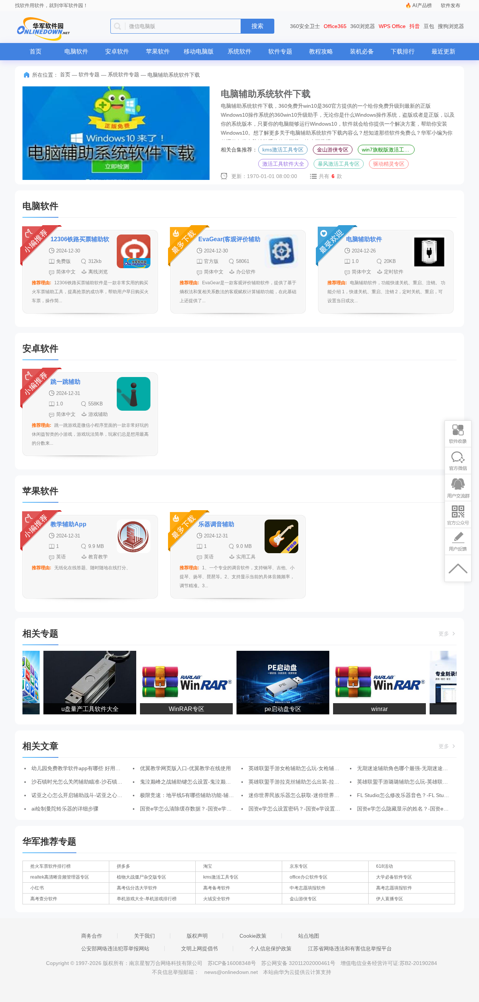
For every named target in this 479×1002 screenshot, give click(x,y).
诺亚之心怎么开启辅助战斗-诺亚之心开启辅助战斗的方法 (97, 795)
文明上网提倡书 (199, 948)
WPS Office (392, 26)
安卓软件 (117, 51)
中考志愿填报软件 (308, 888)
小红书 (37, 888)
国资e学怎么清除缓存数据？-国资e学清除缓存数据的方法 (207, 809)
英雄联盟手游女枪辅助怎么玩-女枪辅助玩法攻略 (304, 768)
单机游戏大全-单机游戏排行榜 (147, 898)
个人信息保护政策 (271, 948)
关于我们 (144, 935)
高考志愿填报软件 (394, 888)
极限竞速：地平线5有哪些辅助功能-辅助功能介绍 (197, 795)
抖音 (414, 26)
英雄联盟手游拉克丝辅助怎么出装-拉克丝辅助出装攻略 (312, 782)
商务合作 (91, 935)
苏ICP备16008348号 (232, 963)
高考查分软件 (43, 898)
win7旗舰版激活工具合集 (388, 150)
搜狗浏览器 (451, 26)
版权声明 (197, 935)
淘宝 (207, 866)
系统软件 (239, 51)
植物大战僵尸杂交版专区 (141, 877)
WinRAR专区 (180, 709)
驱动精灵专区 (389, 164)
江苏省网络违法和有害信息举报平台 (350, 948)
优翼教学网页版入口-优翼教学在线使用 (185, 768)
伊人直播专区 (389, 898)
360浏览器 (362, 26)
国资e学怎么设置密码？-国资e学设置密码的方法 (304, 809)
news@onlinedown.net (231, 972)
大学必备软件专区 (394, 877)
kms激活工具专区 (282, 150)
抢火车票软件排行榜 (50, 866)
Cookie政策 (253, 935)
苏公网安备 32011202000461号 (299, 963)
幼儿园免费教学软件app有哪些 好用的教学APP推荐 (91, 768)
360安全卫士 (305, 26)
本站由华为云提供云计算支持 (297, 972)
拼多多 (123, 866)
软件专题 (280, 51)
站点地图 (308, 935)
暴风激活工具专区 (339, 164)
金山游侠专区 (332, 150)
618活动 (384, 866)
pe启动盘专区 (276, 709)
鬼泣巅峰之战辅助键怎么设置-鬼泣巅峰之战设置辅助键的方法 (211, 782)
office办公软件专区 (308, 877)
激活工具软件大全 (283, 164)
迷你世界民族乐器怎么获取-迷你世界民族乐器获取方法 (312, 795)
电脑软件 (76, 51)
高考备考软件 (216, 888)
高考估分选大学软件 (137, 888)
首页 (36, 51)
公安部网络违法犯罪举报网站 (115, 948)
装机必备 (362, 51)
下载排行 (403, 51)
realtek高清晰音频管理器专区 (59, 877)
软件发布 (450, 5)
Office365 (335, 26)
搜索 (257, 26)
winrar (373, 709)
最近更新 (443, 51)
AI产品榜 (422, 5)
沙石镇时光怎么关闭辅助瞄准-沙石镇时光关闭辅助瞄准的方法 (103, 782)
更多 (445, 634)
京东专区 (299, 866)
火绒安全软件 (216, 898)
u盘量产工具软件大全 (83, 709)
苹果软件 (158, 51)
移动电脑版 (199, 51)
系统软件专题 (123, 74)
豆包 (429, 26)
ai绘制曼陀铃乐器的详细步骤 (64, 809)
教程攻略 (321, 51)
